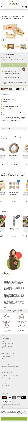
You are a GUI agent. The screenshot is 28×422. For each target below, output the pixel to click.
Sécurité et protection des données (10, 375)
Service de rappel (6, 364)
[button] (27, 47)
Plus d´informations (21, 123)
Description (5, 95)
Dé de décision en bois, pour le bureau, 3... (14, 193)
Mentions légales (6, 356)
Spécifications (6, 128)
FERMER (14, 418)
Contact (4, 361)
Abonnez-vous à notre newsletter (10, 366)
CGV (3, 380)
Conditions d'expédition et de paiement (11, 378)
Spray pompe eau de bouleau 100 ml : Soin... (14, 229)
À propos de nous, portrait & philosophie (11, 358)
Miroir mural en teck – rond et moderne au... (14, 156)
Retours (4, 383)
